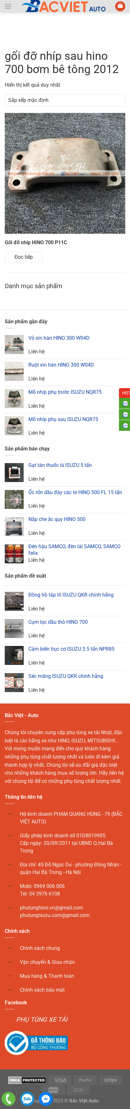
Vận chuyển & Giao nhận (47, 962)
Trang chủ (18, 29)
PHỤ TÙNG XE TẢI (41, 1019)
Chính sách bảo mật (42, 990)
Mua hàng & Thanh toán (47, 976)
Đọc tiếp (24, 257)
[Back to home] (65, 6)
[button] (8, 6)
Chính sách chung (40, 948)
